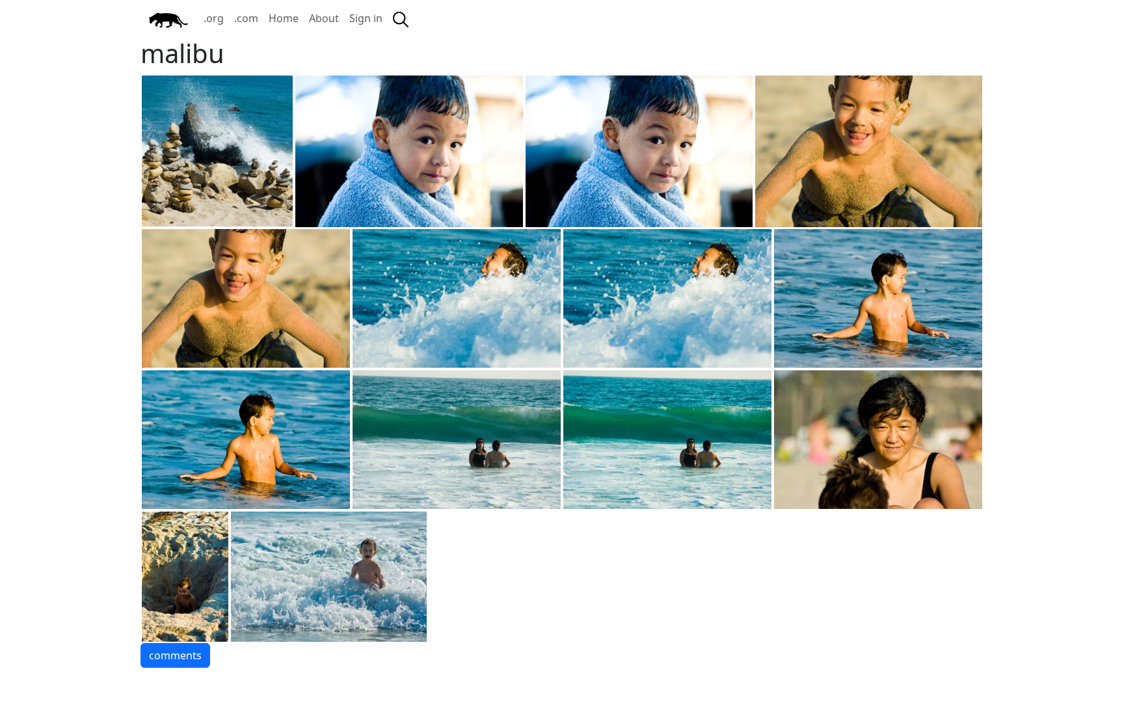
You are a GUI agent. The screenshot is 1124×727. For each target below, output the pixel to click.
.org (214, 18)
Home (284, 18)
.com (246, 18)
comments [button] (175, 655)
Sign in (365, 18)
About (324, 18)
